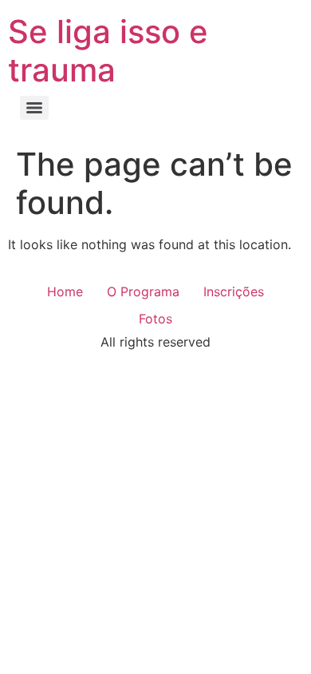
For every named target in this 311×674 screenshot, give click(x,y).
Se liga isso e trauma (108, 50)
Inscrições (233, 291)
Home (65, 291)
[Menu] (34, 108)
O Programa (143, 291)
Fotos (155, 319)
